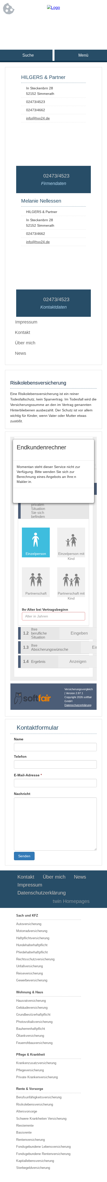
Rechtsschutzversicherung (35, 959)
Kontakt (22, 332)
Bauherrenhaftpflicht (30, 1029)
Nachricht (22, 794)
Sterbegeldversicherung (33, 1168)
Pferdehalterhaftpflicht (32, 952)
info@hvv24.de (38, 118)
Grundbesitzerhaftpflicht (33, 1014)
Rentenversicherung (30, 1140)
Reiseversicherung (29, 973)
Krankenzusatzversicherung (36, 1063)
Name (18, 739)
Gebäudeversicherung (32, 1007)
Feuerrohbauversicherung (34, 1043)
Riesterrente (25, 1125)
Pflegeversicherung (30, 1070)
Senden (24, 856)
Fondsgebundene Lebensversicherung (43, 1146)
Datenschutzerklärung (41, 892)
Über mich (25, 342)
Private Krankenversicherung (37, 1077)
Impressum (29, 885)
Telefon (20, 756)
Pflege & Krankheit (30, 1054)
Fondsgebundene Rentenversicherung (43, 1154)
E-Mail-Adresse (28, 775)
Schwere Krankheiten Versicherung (41, 1118)
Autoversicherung (28, 924)
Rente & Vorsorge (29, 1089)
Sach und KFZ (27, 915)
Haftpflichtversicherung (32, 938)
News (20, 353)
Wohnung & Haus (29, 992)
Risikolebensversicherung (34, 1104)
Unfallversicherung (29, 966)
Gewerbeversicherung (31, 980)
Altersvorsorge (26, 1111)
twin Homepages (71, 901)
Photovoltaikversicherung (34, 1022)
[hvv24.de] (53, 7)
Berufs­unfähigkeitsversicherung (38, 1097)
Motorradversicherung (31, 931)
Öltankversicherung (30, 1036)
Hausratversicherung (31, 1001)
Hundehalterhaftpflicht (32, 945)
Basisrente (24, 1132)
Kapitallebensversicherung (35, 1161)
